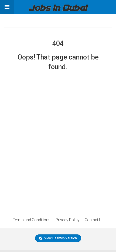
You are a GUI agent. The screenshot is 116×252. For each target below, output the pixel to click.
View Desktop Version (60, 238)
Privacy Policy (68, 220)
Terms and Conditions (31, 220)
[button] (7, 7)
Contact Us (94, 220)
